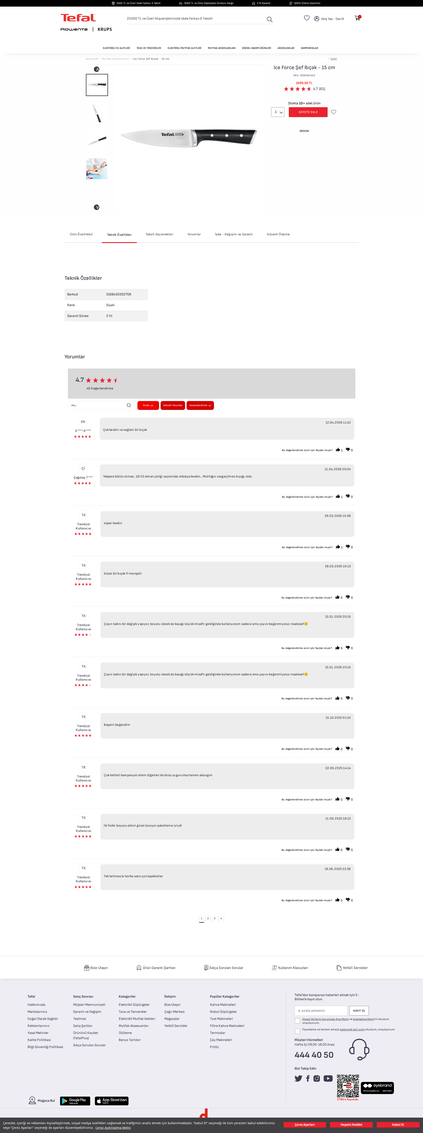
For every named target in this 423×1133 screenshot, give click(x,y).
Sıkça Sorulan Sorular (89, 1045)
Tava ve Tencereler (133, 1012)
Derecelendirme (198, 405)
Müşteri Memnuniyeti (89, 1005)
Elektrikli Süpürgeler (134, 1005)
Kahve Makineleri (223, 1005)
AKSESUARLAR (286, 48)
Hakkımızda (36, 1005)
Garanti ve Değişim (87, 1012)
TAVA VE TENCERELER (149, 48)
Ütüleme (125, 1033)
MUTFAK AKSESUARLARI (222, 48)
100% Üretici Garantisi (307, 3)
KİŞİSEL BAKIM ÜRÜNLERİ (256, 48)
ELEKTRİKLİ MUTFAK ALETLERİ (184, 48)
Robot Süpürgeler (223, 1012)
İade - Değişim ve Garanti (234, 234)
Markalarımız (37, 1012)
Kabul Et (398, 1125)
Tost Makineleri (221, 1019)
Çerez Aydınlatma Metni (113, 1128)
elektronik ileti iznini (352, 1029)
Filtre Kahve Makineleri (227, 1026)
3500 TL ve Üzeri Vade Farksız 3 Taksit (139, 3)
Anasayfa (92, 59)
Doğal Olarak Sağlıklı (43, 1019)
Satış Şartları (83, 1026)
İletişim (170, 997)
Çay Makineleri (221, 1040)
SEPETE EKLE (308, 112)
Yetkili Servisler (175, 1026)
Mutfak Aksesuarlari (115, 59)
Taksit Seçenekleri (159, 234)
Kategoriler (127, 997)
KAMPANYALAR (309, 48)
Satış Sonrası (83, 997)
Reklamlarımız (38, 1026)
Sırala (146, 405)
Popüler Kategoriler (224, 997)
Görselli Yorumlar (172, 405)
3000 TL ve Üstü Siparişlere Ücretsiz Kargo (208, 3)
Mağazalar (172, 1019)
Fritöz (214, 1047)
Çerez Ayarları (305, 1125)
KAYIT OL (359, 1011)
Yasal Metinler (38, 1033)
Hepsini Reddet (351, 1125)
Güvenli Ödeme (278, 234)
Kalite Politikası (39, 1040)
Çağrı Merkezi (174, 1012)
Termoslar (217, 1033)
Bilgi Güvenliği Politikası (45, 1047)
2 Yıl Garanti (264, 3)
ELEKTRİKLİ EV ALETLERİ (116, 48)
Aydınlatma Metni (363, 1019)
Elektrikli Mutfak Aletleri (137, 1019)
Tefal (31, 997)
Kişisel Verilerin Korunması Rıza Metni (325, 1019)
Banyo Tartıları (130, 1040)
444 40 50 (314, 1055)
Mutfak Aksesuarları (134, 1026)
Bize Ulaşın (172, 1005)
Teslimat (79, 1019)
